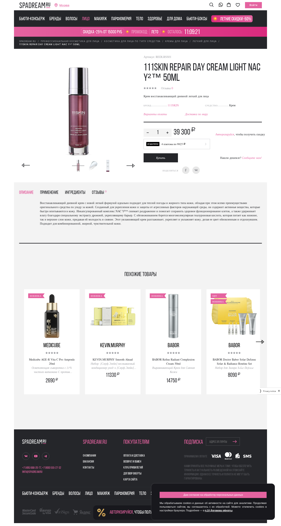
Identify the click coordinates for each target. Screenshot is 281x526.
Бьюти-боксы (197, 19)
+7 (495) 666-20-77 (31, 468)
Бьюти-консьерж (32, 19)
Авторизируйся (224, 134)
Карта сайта (130, 479)
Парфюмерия (121, 19)
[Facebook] (185, 170)
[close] (279, 391)
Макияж (100, 19)
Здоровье (155, 19)
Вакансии (88, 461)
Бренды (55, 19)
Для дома (174, 19)
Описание (26, 192)
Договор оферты (132, 473)
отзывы (99, 192)
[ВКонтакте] (196, 170)
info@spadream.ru (32, 472)
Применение (49, 192)
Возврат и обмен (132, 461)
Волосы (71, 19)
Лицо (86, 19)
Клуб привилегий (133, 467)
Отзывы (167, 88)
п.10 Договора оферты (218, 510)
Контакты (88, 467)
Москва (64, 5)
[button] (211, 5)
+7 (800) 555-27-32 (51, 468)
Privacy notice (269, 391)
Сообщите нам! (252, 158)
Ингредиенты (75, 192)
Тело (139, 19)
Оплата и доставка (134, 455)
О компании (89, 455)
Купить (160, 158)
